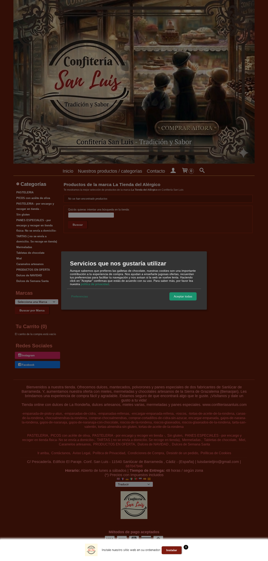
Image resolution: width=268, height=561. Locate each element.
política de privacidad (95, 284)
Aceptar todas (183, 296)
